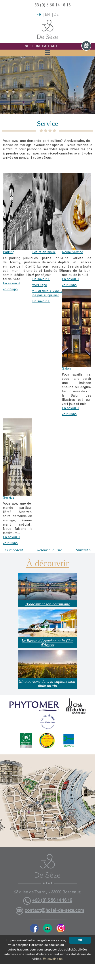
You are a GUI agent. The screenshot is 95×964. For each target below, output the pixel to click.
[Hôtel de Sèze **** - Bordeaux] (47, 869)
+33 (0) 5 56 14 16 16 (51, 5)
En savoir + (11, 283)
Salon (66, 368)
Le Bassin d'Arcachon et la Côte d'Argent (47, 642)
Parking (8, 252)
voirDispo (10, 289)
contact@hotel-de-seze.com (54, 910)
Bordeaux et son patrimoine (47, 604)
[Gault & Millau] (47, 740)
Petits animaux (43, 252)
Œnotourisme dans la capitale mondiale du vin (47, 683)
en (47, 15)
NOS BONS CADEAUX (41, 46)
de (56, 15)
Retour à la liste (49, 550)
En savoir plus (53, 958)
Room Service (72, 252)
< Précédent (13, 550)
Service (8, 497)
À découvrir (47, 563)
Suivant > (83, 550)
